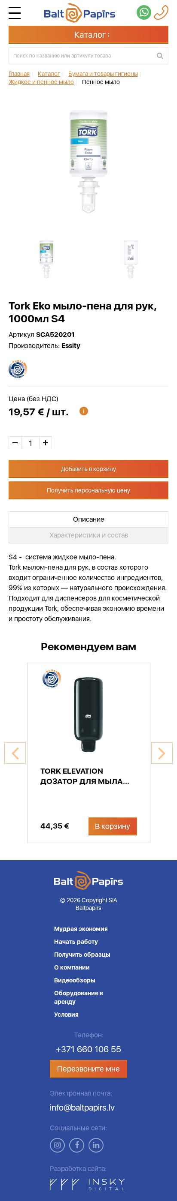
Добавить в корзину (88, 468)
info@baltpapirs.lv (82, 1107)
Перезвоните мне (88, 1068)
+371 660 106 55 (88, 1049)
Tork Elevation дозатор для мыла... (84, 776)
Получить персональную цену (88, 490)
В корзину (112, 826)
